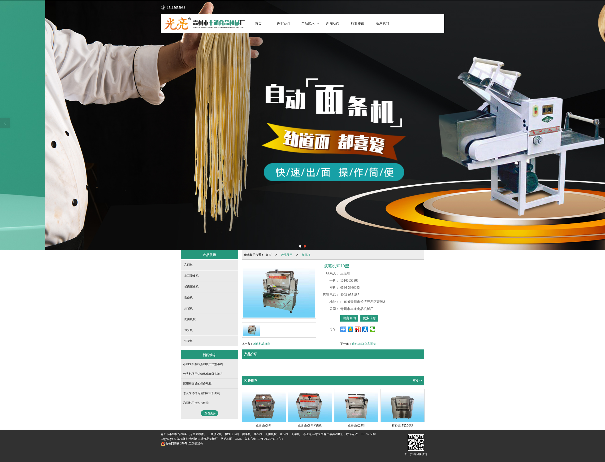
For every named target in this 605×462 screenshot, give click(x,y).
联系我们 (382, 23)
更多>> (417, 380)
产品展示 (308, 23)
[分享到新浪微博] (358, 329)
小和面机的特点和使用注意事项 (203, 364)
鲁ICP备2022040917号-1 (268, 438)
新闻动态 (332, 23)
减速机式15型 (262, 343)
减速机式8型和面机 (364, 343)
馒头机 (188, 330)
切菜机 (188, 341)
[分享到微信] (373, 329)
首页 (258, 23)
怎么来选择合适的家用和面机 (201, 393)
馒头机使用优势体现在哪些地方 (203, 373)
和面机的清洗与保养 (196, 403)
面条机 (188, 297)
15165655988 (368, 434)
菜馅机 (188, 308)
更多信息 (369, 318)
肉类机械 (190, 319)
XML (238, 438)
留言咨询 (349, 318)
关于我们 (283, 23)
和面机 (306, 255)
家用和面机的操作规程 (197, 383)
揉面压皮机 (191, 286)
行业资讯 (357, 23)
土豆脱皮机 (191, 275)
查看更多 (210, 413)
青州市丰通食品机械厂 (203, 438)
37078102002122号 (184, 443)
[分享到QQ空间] (351, 329)
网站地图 (226, 438)
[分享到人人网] (365, 329)
